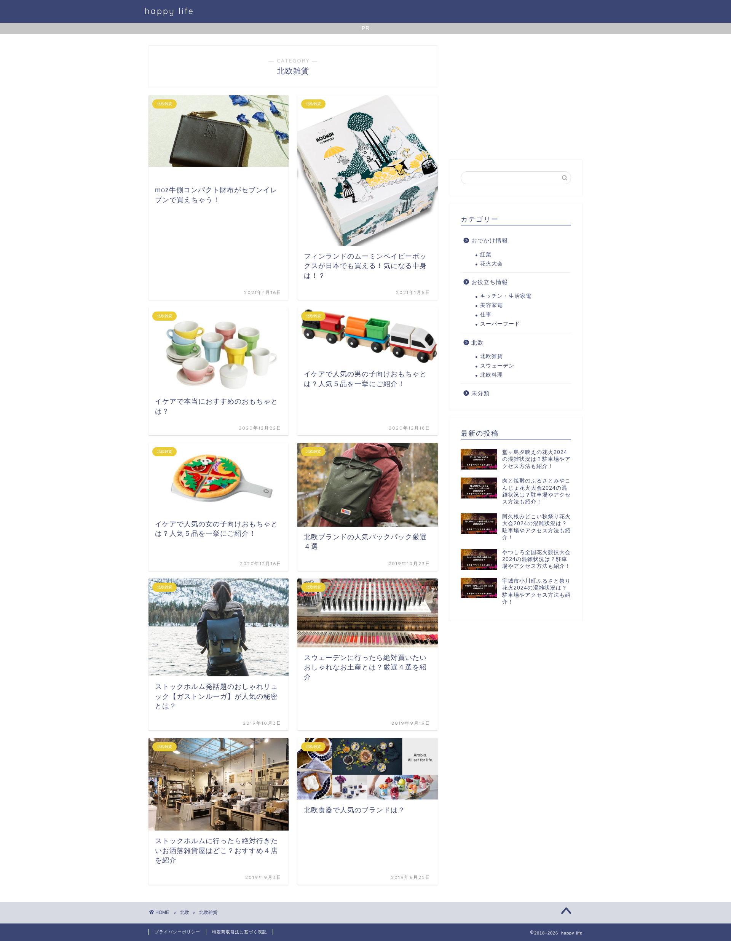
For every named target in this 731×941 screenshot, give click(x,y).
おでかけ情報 (489, 240)
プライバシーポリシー (177, 932)
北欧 (477, 342)
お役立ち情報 (489, 282)
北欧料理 (491, 375)
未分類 (480, 393)
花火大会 (491, 264)
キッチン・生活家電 (505, 296)
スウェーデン (497, 366)
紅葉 (486, 254)
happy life (169, 11)
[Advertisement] (516, 99)
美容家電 (491, 305)
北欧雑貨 (491, 356)
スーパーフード (500, 324)
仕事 (486, 315)
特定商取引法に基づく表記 (239, 932)
